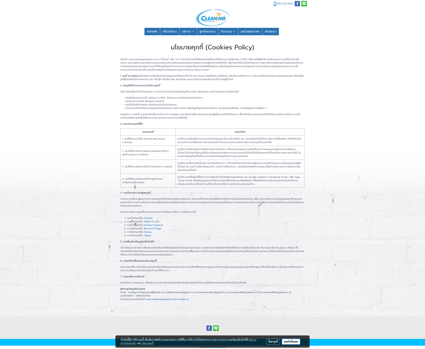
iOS (157, 221)
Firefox (148, 232)
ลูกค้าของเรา (207, 31)
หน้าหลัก (152, 31)
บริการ (187, 31)
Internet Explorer (153, 225)
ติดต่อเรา (270, 31)
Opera (147, 235)
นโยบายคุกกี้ (147, 343)
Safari (147, 221)
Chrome (148, 218)
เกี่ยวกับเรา (170, 31)
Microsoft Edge (152, 228)
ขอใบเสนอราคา (250, 31)
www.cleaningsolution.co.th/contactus (167, 299)
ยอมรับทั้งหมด (291, 341)
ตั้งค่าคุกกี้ (273, 341)
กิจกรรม (227, 31)
